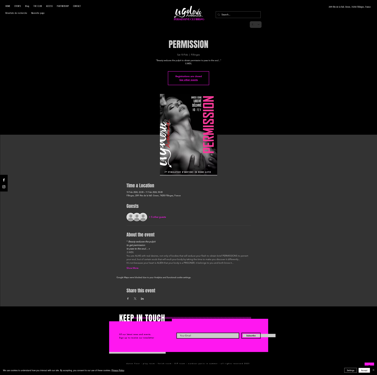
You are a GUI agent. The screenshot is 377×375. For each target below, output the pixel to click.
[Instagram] (4, 187)
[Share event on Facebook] (128, 298)
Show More (132, 268)
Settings (350, 370)
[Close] (373, 370)
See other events (188, 79)
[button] (49, 6)
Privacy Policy (117, 370)
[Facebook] (4, 180)
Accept (364, 370)
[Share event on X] (135, 298)
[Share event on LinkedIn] (142, 298)
